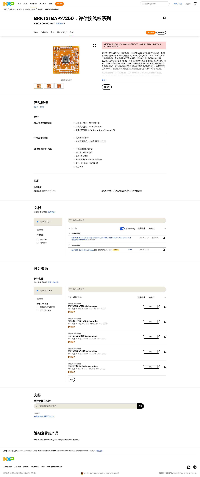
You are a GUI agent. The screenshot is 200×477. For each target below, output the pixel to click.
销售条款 (20, 473)
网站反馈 (33, 473)
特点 (36, 107)
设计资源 (61, 32)
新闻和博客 (35, 466)
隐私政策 (6, 473)
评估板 (40, 9)
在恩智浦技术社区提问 (43, 416)
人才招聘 (17, 466)
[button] (188, 3)
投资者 (25, 466)
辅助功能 (27, 473)
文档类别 (51, 212)
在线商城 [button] (59, 4)
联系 (43, 466)
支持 (71, 32)
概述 (36, 32)
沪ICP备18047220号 (112, 473)
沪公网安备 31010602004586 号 (94, 473)
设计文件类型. (53, 282)
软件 (20, 9)
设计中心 (13, 9)
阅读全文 (99, 451)
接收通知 (59, 23)
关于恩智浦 (7, 466)
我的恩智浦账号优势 (54, 466)
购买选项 (151, 32)
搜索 (140, 406)
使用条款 (13, 473)
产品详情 (44, 32)
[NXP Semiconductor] (8, 3)
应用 (42, 107)
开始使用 (161, 32)
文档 (52, 32)
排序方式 (141, 228)
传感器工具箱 (30, 9)
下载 (150, 307)
